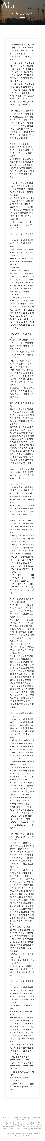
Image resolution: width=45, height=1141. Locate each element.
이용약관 (6, 1117)
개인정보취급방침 (20, 1117)
